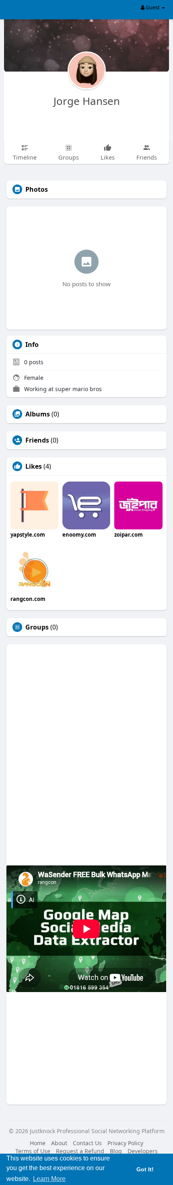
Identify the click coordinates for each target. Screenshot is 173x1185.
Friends (37, 440)
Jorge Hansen (87, 101)
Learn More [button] (49, 1178)
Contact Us (87, 1143)
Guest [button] (152, 7)
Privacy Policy (125, 1143)
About (59, 1143)
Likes (33, 466)
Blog (116, 1151)
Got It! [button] (145, 1169)
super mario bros (78, 389)
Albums (37, 414)
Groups (37, 627)
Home (37, 1143)
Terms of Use (32, 1151)
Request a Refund (80, 1151)
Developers (143, 1151)
